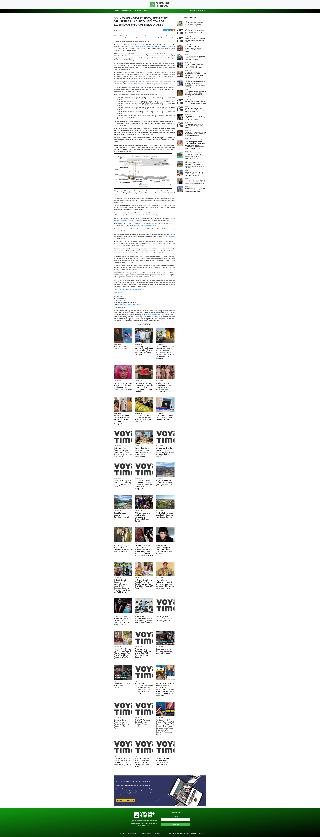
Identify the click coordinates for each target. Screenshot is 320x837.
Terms (121, 833)
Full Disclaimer (118, 293)
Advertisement (146, 833)
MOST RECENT (126, 11)
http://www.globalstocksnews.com (131, 304)
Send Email (121, 300)
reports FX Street (169, 236)
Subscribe (176, 825)
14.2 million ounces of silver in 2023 (145, 225)
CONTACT (147, 11)
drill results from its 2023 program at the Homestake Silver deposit (150, 46)
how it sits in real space (138, 84)
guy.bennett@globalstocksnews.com (132, 289)
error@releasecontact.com (154, 315)
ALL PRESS (137, 11)
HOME (117, 11)
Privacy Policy (132, 833)
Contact (157, 833)
